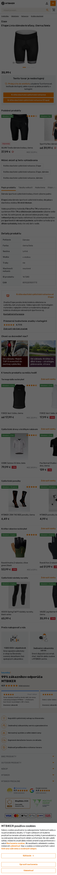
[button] (15, 846)
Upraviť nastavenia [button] (28, 864)
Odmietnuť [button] (28, 870)
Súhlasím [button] (28, 855)
